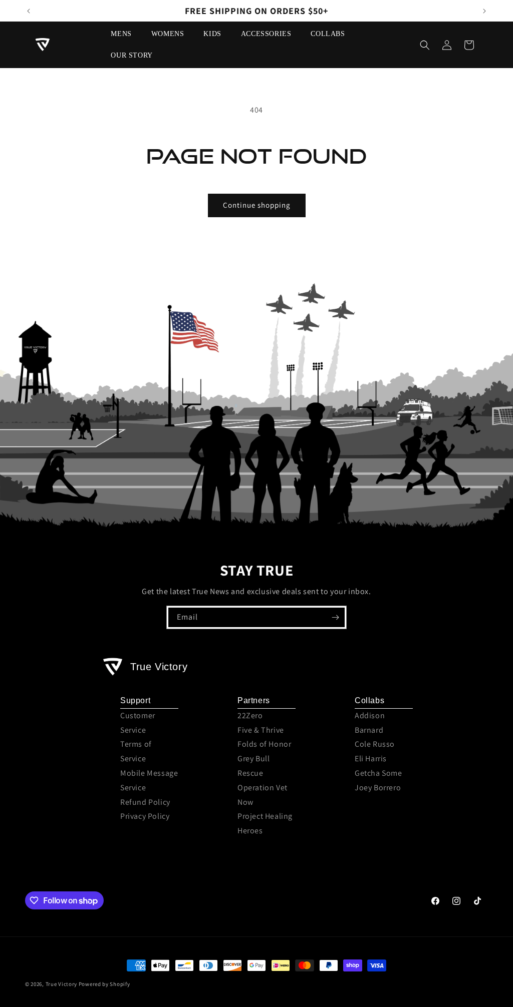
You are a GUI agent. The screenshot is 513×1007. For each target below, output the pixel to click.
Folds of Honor (264, 744)
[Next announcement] (484, 11)
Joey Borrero (378, 787)
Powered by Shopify (104, 983)
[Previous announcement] (29, 11)
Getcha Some (378, 773)
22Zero (250, 715)
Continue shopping (257, 205)
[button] (125, 34)
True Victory (61, 983)
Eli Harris (371, 758)
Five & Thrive (260, 730)
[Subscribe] (335, 617)
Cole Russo (375, 744)
